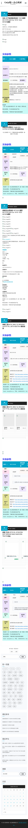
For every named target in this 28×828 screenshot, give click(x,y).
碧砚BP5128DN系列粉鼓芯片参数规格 (10, 731)
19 (10, 802)
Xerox (18, 668)
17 (4, 802)
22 (20, 802)
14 (17, 799)
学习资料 (10, 685)
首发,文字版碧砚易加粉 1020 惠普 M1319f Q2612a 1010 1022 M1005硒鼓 (13, 20)
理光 (4, 699)
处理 (17, 682)
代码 (20, 672)
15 (20, 799)
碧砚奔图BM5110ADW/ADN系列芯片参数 (11, 718)
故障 (4, 692)
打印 (16, 689)
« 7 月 (4, 812)
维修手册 (19, 699)
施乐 (14, 692)
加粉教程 (5, 682)
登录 (12, 651)
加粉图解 (10, 679)
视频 (14, 703)
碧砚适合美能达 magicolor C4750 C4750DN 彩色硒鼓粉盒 (13, 128)
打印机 (20, 689)
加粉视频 (12, 682)
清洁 (11, 696)
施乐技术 (19, 692)
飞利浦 (9, 706)
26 (10, 805)
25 (7, 805)
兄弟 (10, 528)
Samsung (12, 668)
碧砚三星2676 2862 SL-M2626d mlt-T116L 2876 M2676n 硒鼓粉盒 (13, 409)
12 (10, 799)
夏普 (4, 685)
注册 (16, 651)
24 (4, 805)
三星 (10, 320)
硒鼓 (9, 699)
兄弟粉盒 (13, 528)
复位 (22, 682)
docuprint (5, 668)
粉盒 (12, 123)
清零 (16, 696)
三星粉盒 (11, 403)
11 (7, 799)
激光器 (20, 696)
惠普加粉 (10, 689)
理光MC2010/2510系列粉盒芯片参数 (10, 728)
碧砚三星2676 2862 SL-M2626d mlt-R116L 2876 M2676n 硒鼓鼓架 (13, 326)
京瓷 (16, 672)
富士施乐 (21, 685)
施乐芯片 (5, 696)
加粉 (4, 679)
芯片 (10, 703)
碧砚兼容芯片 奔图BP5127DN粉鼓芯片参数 (11, 722)
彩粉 (10, 123)
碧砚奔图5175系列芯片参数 (8, 725)
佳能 (4, 675)
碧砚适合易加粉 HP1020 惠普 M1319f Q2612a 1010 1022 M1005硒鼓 (12, 212)
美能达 (15, 123)
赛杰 (4, 706)
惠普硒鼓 (11, 206)
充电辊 (20, 675)
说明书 (19, 703)
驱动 (14, 706)
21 (17, 802)
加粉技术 (16, 679)
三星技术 (10, 672)
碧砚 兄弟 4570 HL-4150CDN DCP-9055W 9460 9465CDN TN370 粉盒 (12, 534)
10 (4, 799)
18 (7, 802)
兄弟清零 (15, 675)
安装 (16, 685)
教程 (9, 692)
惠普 (10, 14)
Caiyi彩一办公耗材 (13, 2)
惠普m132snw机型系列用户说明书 (16, 743)
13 (14, 799)
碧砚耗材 (15, 206)
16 (23, 799)
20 (14, 802)
